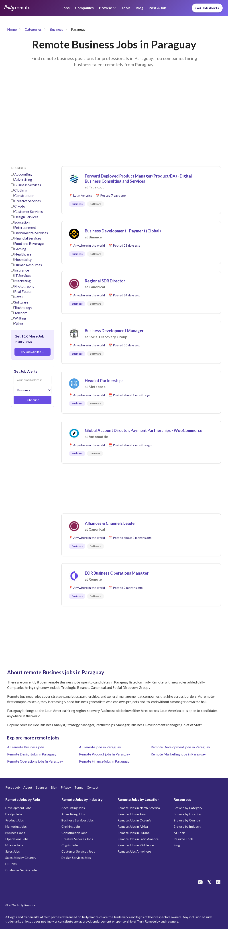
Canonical (97, 287)
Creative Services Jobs (77, 839)
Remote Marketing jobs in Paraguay (178, 754)
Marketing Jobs (16, 826)
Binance (95, 237)
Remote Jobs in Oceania (134, 820)
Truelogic (96, 187)
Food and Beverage (29, 243)
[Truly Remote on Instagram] (200, 882)
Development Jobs (18, 808)
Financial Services (27, 238)
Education (22, 222)
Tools (125, 8)
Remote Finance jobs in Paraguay (104, 761)
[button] (141, 190)
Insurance (21, 270)
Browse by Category (188, 808)
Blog (139, 8)
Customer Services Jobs (78, 851)
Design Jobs (13, 814)
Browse (105, 8)
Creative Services (27, 201)
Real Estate (22, 291)
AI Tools (179, 833)
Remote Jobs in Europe (134, 833)
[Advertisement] (114, 122)
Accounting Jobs (73, 808)
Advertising (23, 179)
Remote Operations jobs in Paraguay (35, 761)
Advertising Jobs (73, 814)
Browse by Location (187, 814)
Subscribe (32, 400)
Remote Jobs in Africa (133, 826)
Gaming (20, 249)
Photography (24, 286)
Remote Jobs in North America (139, 808)
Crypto (19, 206)
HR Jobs (11, 864)
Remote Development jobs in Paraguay (180, 747)
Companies (84, 8)
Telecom (20, 313)
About (27, 787)
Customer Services (28, 211)
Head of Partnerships (104, 380)
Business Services (27, 185)
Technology (23, 307)
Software (21, 302)
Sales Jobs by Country (20, 857)
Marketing (22, 281)
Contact (92, 787)
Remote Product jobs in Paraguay (104, 754)
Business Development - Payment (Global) (123, 230)
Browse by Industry (187, 826)
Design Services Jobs (76, 857)
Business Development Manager (114, 330)
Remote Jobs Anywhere (134, 851)
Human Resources (28, 265)
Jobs (66, 8)
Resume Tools (183, 839)
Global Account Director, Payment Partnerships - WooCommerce (143, 430)
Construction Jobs (74, 833)
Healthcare (22, 254)
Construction (24, 195)
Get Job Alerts (207, 8)
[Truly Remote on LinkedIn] (218, 882)
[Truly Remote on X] (209, 882)
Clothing (20, 190)
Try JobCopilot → (32, 352)
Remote (95, 579)
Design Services (26, 217)
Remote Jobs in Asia (132, 814)
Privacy (66, 787)
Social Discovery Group (108, 337)
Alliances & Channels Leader (110, 523)
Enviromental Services (31, 233)
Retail (18, 297)
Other (18, 323)
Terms (78, 787)
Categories (33, 29)
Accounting (23, 174)
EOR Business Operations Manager (117, 573)
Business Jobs (15, 833)
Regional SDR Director (105, 280)
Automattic (98, 436)
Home (12, 29)
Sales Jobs (12, 851)
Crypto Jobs (69, 845)
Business (56, 29)
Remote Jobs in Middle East (137, 845)
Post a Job (157, 8)
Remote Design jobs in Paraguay (31, 754)
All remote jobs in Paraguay (100, 747)
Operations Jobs (16, 839)
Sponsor (41, 787)
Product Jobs (14, 820)
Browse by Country (187, 820)
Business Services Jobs (77, 820)
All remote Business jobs (26, 747)
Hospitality (23, 259)
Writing (20, 318)
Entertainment (25, 227)
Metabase (97, 386)
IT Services (22, 275)
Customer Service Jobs (21, 870)
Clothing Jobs (71, 826)
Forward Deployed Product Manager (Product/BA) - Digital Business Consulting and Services (138, 179)
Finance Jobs (14, 845)
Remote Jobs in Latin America (138, 839)
